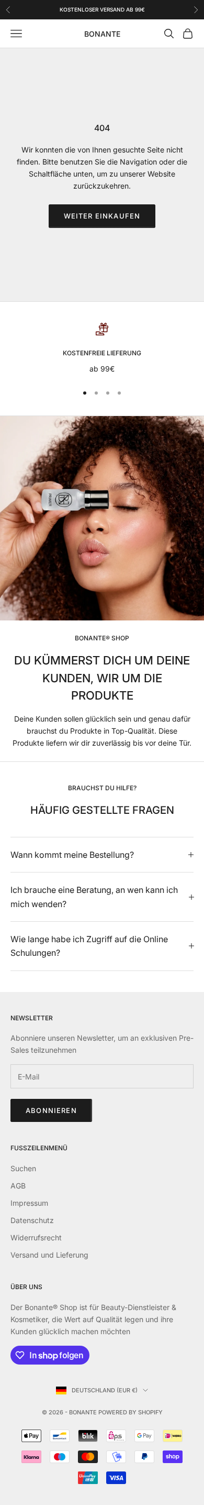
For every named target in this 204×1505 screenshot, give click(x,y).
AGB (18, 1185)
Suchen (23, 1168)
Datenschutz (32, 1220)
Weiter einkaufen (102, 216)
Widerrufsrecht (36, 1237)
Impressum (29, 1202)
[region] (102, 349)
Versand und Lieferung (49, 1254)
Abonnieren (51, 1110)
